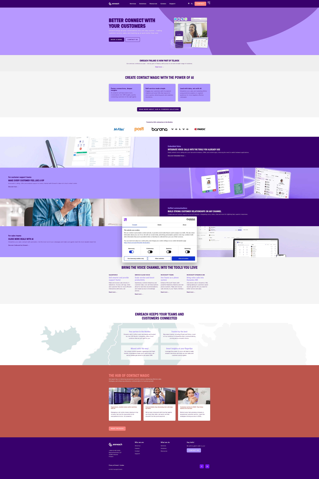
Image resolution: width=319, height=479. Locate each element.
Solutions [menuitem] (163, 448)
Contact (200, 3)
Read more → (113, 292)
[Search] (192, 4)
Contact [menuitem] (137, 451)
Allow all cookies (183, 258)
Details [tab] (159, 225)
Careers (163, 3)
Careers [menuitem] (137, 448)
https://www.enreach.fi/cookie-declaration (137, 242)
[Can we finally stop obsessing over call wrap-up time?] (159, 396)
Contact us (133, 39)
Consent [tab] (134, 225)
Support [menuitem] (137, 453)
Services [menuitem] (163, 446)
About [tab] (184, 225)
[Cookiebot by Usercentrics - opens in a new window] (188, 219)
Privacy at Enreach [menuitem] (114, 465)
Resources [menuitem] (164, 451)
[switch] (150, 252)
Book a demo (116, 39)
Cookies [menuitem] (122, 465)
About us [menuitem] (137, 446)
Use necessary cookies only (136, 258)
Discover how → (13, 186)
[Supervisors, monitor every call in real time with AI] (125, 396)
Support (172, 3)
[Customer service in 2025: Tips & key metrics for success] (194, 396)
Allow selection (159, 258)
